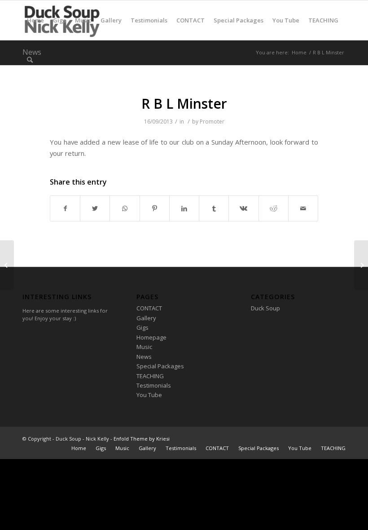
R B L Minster (184, 103)
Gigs (142, 327)
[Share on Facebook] (65, 208)
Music (144, 347)
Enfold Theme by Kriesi (142, 438)
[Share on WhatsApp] (124, 208)
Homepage (151, 337)
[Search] (29, 60)
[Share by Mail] (303, 208)
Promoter (212, 121)
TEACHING (150, 376)
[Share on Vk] (243, 208)
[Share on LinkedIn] (184, 208)
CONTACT (149, 308)
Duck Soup (265, 308)
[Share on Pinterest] (154, 208)
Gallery (146, 318)
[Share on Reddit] (273, 208)
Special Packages (160, 366)
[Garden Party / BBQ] (7, 265)
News (144, 357)
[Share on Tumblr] (213, 208)
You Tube (149, 395)
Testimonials (153, 385)
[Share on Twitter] (95, 208)
